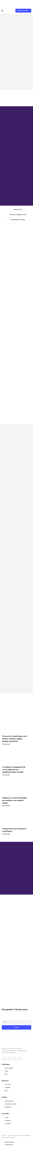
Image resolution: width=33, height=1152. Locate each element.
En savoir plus (6, 744)
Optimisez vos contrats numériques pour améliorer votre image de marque (14, 800)
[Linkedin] (14, 1058)
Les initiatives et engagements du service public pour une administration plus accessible (13, 769)
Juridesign (27, 1135)
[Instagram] (9, 1058)
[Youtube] (20, 1058)
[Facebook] (4, 1058)
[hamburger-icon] (2, 10)
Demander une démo (22, 10)
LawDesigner (14, 1135)
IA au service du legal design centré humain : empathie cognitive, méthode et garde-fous (14, 738)
